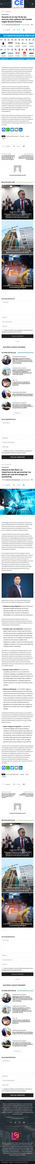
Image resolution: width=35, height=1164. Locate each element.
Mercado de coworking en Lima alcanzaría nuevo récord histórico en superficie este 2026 (22, 406)
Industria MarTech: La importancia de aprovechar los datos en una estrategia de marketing (25, 157)
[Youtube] (24, 1122)
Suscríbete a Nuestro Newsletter (14, 347)
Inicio (3, 11)
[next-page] (5, 293)
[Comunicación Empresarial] (3, 25)
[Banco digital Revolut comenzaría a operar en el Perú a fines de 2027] (6, 394)
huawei (27, 136)
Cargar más (17, 413)
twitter (3, 138)
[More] (24, 29)
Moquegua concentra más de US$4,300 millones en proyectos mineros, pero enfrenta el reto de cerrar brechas (17, 215)
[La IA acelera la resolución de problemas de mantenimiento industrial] (17, 272)
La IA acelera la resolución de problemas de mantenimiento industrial (17, 286)
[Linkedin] (15, 1122)
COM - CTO (17, 283)
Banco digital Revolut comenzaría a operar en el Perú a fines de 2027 (22, 394)
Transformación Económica (17, 211)
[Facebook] (11, 1122)
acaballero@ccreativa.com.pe (20, 1117)
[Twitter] (19, 1122)
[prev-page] (3, 293)
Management (8, 11)
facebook (22, 136)
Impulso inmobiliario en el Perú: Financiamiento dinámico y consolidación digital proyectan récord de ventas (17, 250)
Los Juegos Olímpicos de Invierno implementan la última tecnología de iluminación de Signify (8, 157)
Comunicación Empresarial (13, 24)
